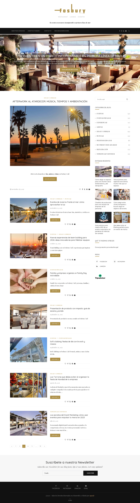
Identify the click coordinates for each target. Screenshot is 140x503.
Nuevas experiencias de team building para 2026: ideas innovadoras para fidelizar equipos (70, 238)
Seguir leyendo (50, 179)
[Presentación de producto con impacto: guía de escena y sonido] (28, 316)
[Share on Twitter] (84, 189)
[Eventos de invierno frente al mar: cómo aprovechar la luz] (28, 210)
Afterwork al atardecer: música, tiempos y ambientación (50, 101)
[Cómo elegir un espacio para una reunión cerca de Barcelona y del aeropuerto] (103, 171)
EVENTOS (113, 114)
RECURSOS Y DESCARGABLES (113, 145)
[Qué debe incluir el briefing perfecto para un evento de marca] (122, 217)
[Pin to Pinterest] (87, 189)
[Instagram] (121, 31)
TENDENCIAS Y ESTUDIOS (113, 154)
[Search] (129, 31)
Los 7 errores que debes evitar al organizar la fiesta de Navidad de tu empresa (69, 378)
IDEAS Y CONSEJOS (113, 131)
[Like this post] (80, 189)
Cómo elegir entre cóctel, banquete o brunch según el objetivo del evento (120, 206)
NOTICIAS (113, 136)
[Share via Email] (89, 189)
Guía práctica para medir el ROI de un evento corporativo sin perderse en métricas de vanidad (102, 229)
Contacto (47, 31)
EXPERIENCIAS (113, 123)
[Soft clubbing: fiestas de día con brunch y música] (28, 349)
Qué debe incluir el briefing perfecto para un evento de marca (121, 227)
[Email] (126, 31)
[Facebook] (119, 31)
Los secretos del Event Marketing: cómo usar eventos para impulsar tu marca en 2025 (69, 416)
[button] (4, 62)
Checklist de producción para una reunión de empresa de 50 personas (103, 206)
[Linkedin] (123, 31)
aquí (116, 247)
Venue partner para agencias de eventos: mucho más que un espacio (121, 183)
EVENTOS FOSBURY (34, 31)
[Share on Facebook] (82, 189)
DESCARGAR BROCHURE (61, 31)
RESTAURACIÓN (113, 149)
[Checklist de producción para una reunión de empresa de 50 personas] (103, 194)
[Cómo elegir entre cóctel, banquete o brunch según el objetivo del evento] (122, 194)
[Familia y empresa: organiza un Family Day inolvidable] (28, 281)
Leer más (54, 220)
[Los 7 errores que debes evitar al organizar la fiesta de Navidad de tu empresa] (28, 385)
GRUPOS (113, 127)
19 (40, 446)
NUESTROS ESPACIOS (18, 31)
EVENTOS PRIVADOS (113, 118)
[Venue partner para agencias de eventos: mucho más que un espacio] (122, 171)
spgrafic (92, 496)
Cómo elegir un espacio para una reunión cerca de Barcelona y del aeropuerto (103, 183)
